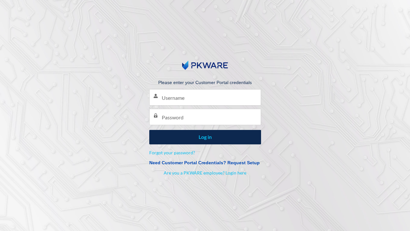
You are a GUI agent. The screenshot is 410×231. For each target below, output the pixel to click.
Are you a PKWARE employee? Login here (205, 172)
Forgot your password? (172, 152)
